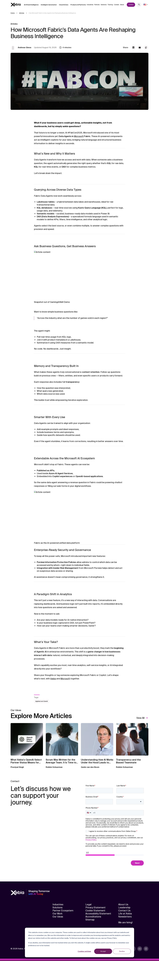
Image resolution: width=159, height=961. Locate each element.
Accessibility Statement (98, 913)
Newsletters (125, 916)
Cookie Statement (95, 910)
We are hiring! (125, 922)
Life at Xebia (125, 913)
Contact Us (124, 910)
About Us (123, 904)
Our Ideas (57, 916)
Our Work (57, 913)
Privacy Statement (95, 907)
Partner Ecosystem (62, 910)
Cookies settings (84, 951)
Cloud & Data (63, 5)
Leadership (124, 907)
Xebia (53, 678)
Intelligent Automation (49, 5)
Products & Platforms (78, 5)
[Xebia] (16, 4)
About (122, 5)
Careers (116, 5)
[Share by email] (139, 47)
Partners (97, 5)
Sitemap (90, 919)
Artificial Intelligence (31, 5)
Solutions (104, 5)
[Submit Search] (139, 5)
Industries (90, 5)
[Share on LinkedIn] (133, 47)
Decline (122, 951)
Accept (103, 951)
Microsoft (79, 136)
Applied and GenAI (41, 701)
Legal (88, 904)
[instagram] (146, 948)
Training (110, 5)
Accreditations (93, 916)
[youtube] (139, 948)
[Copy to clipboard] (146, 47)
